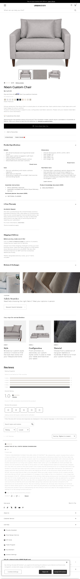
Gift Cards (9, 540)
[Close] (67, 562)
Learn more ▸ (48, 181)
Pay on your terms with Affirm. (41, 1)
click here (21, 222)
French (51, 188)
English (45, 188)
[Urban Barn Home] (40, 5)
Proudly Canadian (11, 530)
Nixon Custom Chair (18, 87)
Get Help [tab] (6, 524)
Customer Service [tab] (9, 518)
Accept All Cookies (60, 572)
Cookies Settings (11, 554)
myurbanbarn (10, 549)
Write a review (20, 83)
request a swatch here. (45, 121)
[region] (36, 568)
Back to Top (72, 503)
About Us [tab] (6, 513)
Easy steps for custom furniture (14, 317)
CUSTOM (6, 295)
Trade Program (10, 544)
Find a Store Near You (41, 126)
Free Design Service (12, 535)
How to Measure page (16, 241)
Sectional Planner (14, 196)
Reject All (45, 572)
